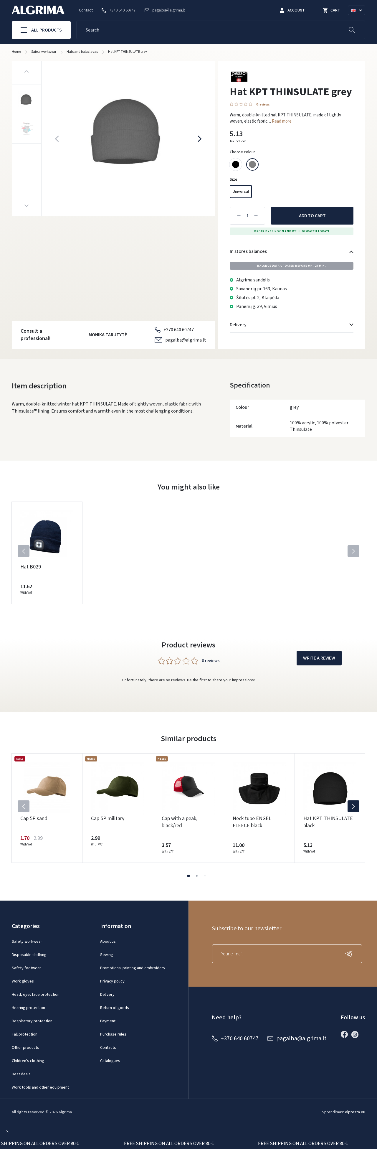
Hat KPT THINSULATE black (328, 822)
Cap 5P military (107, 818)
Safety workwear (27, 941)
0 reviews (263, 104)
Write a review (319, 658)
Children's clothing (28, 1061)
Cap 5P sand (33, 818)
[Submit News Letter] (350, 953)
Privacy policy (112, 981)
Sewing (106, 955)
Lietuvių (359, 17)
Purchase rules (113, 1034)
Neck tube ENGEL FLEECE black (252, 822)
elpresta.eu (355, 1112)
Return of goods (114, 1008)
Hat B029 (30, 567)
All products (46, 30)
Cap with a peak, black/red (179, 822)
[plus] (256, 216)
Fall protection (24, 1034)
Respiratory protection (32, 1021)
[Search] (352, 30)
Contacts (108, 1048)
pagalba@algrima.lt (185, 340)
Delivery (107, 995)
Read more (282, 121)
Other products (25, 1048)
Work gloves (23, 981)
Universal (241, 191)
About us (108, 941)
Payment (107, 1021)
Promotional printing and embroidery (132, 968)
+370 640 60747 (178, 329)
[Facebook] (346, 1034)
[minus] (239, 216)
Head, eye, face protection (35, 995)
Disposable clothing (29, 955)
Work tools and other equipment (40, 1087)
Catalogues (110, 1061)
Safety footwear (26, 968)
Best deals (21, 1074)
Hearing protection (28, 1008)
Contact (86, 10)
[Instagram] (356, 1034)
